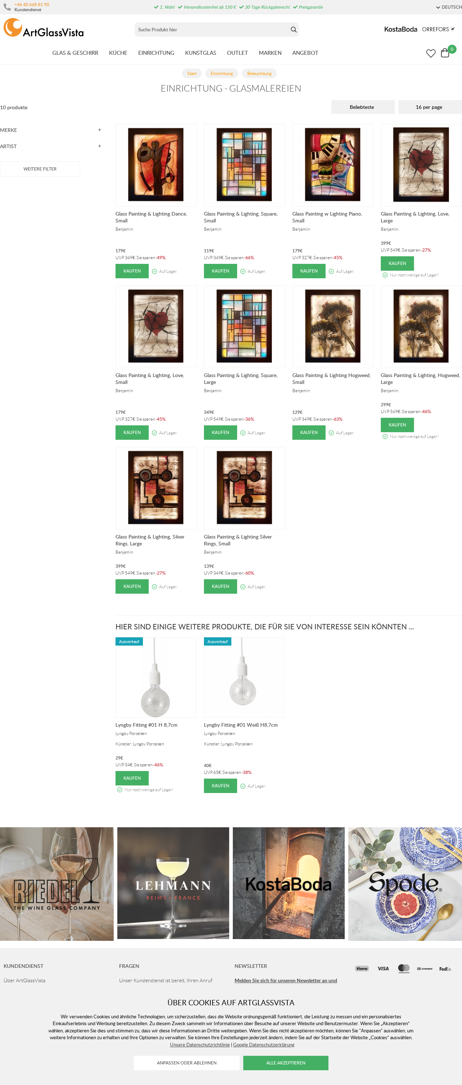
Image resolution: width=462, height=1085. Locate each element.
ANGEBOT (305, 52)
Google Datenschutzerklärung (264, 1044)
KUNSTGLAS (200, 52)
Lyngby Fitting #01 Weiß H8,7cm (241, 724)
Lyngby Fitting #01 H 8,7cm (147, 724)
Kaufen (132, 271)
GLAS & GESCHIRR (75, 52)
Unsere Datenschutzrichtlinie (200, 1044)
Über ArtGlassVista (24, 980)
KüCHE (118, 52)
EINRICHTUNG (156, 52)
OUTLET (237, 52)
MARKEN (270, 52)
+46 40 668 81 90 (31, 4)
